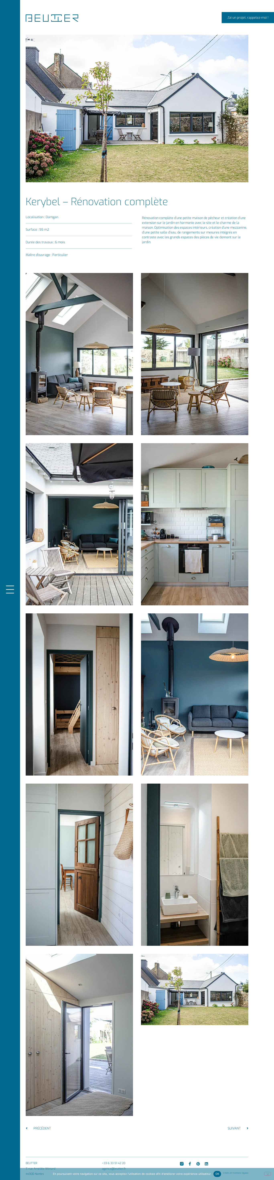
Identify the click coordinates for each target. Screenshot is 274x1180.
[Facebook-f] (190, 1163)
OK (217, 1173)
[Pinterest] (198, 1163)
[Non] (267, 1174)
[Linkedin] (206, 1163)
